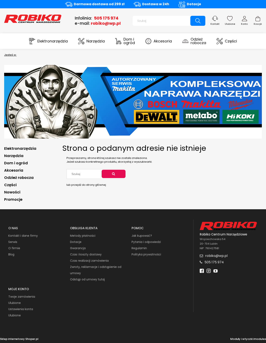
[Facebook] (202, 271)
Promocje (13, 199)
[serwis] (133, 101)
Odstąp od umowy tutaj (87, 279)
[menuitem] (48, 41)
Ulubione (230, 24)
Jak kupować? (142, 236)
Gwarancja (78, 248)
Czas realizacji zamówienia (89, 261)
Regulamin (139, 248)
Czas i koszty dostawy (86, 254)
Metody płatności (82, 236)
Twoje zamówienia (21, 297)
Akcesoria (13, 170)
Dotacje (194, 4)
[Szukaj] (197, 21)
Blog (11, 254)
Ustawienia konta (20, 309)
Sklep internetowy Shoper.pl (19, 339)
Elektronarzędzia (20, 148)
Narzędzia (13, 155)
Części (10, 184)
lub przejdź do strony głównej (86, 185)
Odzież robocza (19, 177)
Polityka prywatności (146, 254)
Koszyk (258, 24)
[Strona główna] (32, 18)
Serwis (12, 242)
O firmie (14, 248)
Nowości (12, 192)
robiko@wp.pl (106, 23)
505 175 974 (106, 18)
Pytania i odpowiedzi (146, 242)
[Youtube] (215, 271)
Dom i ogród (16, 163)
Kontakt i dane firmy (23, 236)
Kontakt (215, 24)
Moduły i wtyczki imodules (248, 339)
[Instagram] (209, 271)
